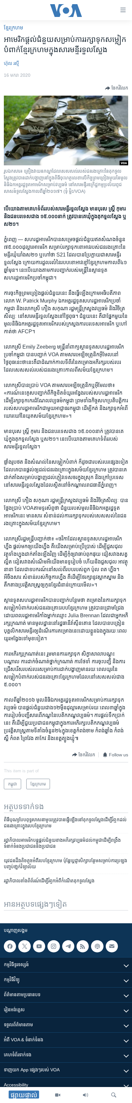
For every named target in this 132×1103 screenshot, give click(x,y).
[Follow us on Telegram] (68, 946)
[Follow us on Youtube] (39, 946)
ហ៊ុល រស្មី (11, 63)
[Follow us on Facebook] (10, 946)
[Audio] (85, 1095)
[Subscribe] (112, 946)
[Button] (116, 88)
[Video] (57, 1095)
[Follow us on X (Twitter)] (24, 946)
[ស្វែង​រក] (113, 1095)
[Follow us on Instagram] (53, 946)
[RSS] (83, 946)
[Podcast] (97, 946)
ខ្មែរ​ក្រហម (13, 27)
